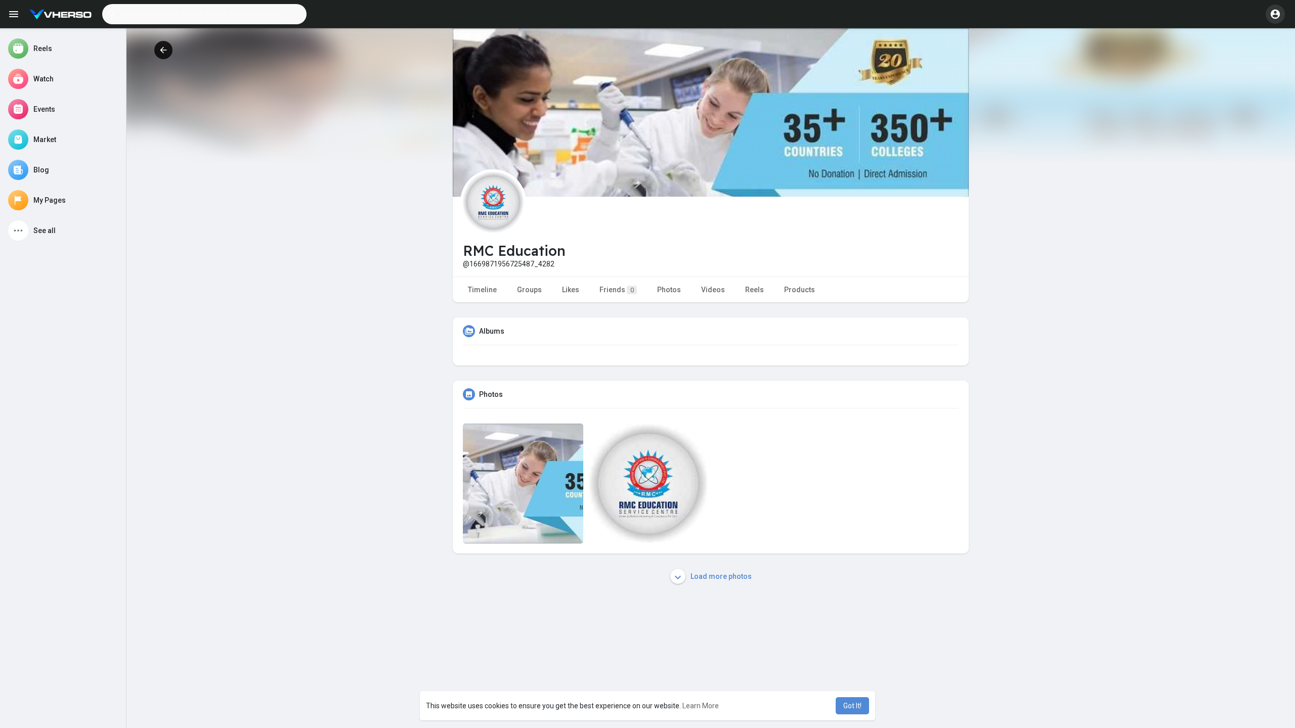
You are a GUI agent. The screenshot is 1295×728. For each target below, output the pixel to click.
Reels (754, 290)
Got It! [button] (852, 706)
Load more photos (720, 576)
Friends (616, 290)
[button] (204, 14)
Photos (669, 290)
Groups (529, 290)
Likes (570, 290)
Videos (713, 290)
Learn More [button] (700, 706)
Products (799, 290)
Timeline (482, 290)
